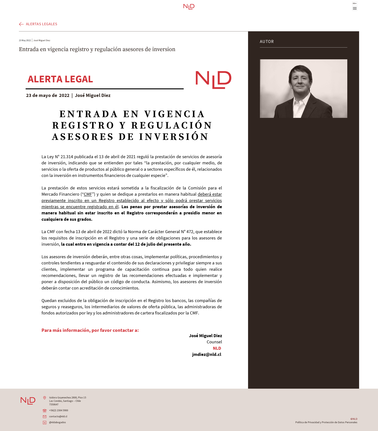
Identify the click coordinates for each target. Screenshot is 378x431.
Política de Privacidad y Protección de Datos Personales (326, 422)
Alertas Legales (41, 23)
